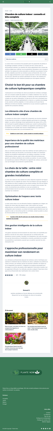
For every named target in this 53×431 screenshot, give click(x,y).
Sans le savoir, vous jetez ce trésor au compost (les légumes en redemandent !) (15, 328)
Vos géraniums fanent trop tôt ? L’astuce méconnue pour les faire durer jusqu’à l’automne (14, 348)
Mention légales (46, 421)
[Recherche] (49, 1)
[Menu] (3, 1)
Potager (5, 404)
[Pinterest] (47, 428)
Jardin (4, 400)
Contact (48, 412)
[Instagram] (45, 428)
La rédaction (47, 414)
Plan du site (47, 416)
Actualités (5, 398)
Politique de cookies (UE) (43, 420)
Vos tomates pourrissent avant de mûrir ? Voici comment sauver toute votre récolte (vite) (37, 328)
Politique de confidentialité (43, 418)
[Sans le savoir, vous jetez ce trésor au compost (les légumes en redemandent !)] (15, 318)
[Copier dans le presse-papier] (43, 54)
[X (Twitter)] (32, 54)
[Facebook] (10, 54)
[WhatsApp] (21, 54)
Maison (4, 402)
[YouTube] (49, 428)
